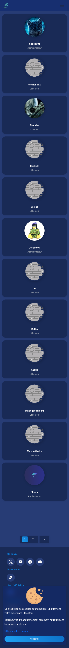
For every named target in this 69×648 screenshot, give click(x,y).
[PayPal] (11, 578)
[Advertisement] (34, 518)
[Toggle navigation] (62, 5)
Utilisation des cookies (16, 631)
